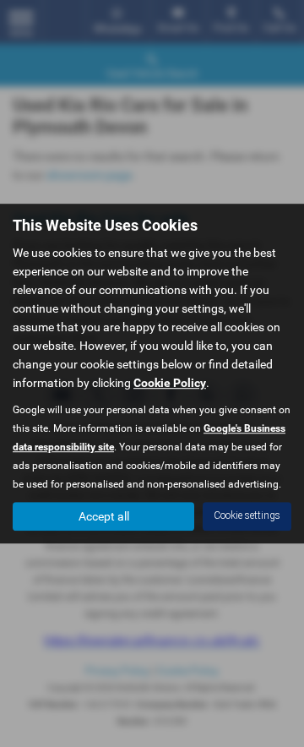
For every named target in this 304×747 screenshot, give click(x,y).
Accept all (104, 516)
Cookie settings (247, 515)
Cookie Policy (169, 383)
